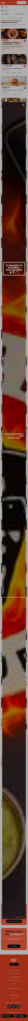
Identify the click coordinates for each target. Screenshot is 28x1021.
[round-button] (23, 105)
